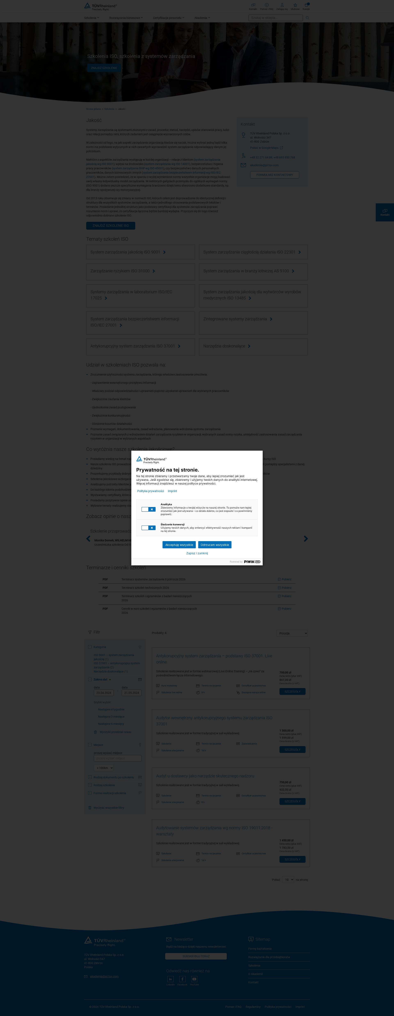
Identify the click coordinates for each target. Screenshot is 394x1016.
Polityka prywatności (150, 491)
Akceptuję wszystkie (179, 544)
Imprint (172, 491)
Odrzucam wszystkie (215, 544)
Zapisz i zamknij (197, 553)
